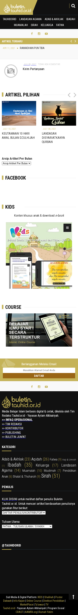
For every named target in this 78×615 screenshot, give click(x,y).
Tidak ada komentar (49, 64)
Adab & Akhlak (54, 19)
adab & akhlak (13, 459)
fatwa (53, 459)
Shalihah (49, 597)
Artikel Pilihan (22, 95)
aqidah (36, 459)
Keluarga (47, 25)
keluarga (42, 465)
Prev (69, 95)
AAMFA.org (31, 611)
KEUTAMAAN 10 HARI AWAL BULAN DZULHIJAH (18, 136)
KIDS (40, 597)
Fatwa (60, 25)
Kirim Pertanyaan (33, 69)
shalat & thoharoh (24, 476)
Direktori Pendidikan (53, 600)
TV (47, 604)
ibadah (14, 465)
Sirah (34, 25)
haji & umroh (69, 459)
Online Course (34, 600)
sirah (46, 476)
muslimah (50, 470)
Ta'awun (39, 604)
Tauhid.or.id (9, 608)
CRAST (20, 611)
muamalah (28, 470)
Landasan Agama (30, 19)
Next (75, 95)
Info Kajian (19, 600)
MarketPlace (26, 604)
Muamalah (21, 25)
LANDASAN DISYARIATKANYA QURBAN (53, 138)
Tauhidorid (9, 19)
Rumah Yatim (46, 611)
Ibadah (70, 19)
